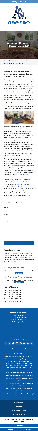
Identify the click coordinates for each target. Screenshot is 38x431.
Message (7, 228)
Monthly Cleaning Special (15, 268)
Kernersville (24, 184)
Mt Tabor (29, 193)
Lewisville (29, 191)
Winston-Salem (14, 182)
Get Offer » (19, 282)
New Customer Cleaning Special (18, 277)
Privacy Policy (19, 421)
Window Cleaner (19, 406)
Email (6, 214)
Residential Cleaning (19, 414)
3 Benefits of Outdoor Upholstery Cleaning (19, 375)
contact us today (23, 174)
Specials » (19, 273)
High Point (20, 186)
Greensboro (16, 184)
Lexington (7, 191)
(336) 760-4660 (19, 1)
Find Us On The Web (19, 339)
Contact (19, 425)
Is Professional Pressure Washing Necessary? (19, 394)
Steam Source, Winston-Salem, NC (21, 419)
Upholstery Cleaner (19, 402)
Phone (7, 221)
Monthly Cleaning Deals (19, 410)
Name (6, 207)
